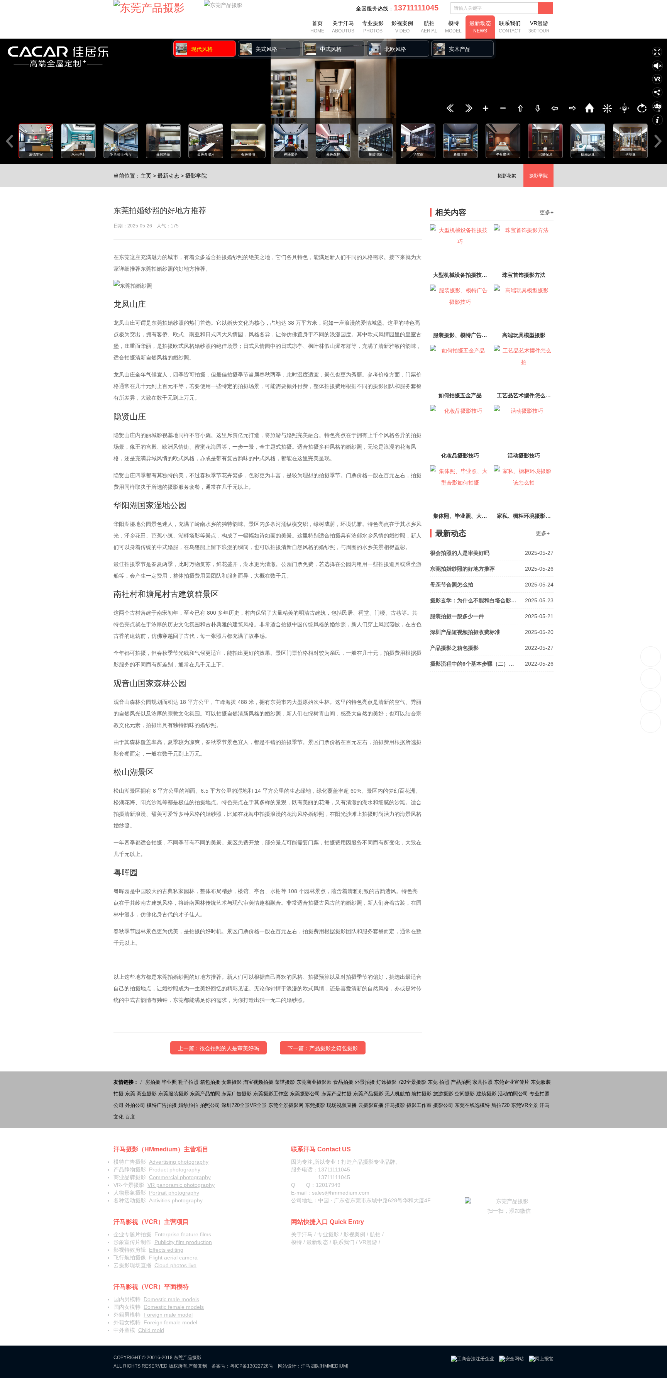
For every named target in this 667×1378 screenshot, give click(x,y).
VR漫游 (539, 27)
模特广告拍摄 (162, 1105)
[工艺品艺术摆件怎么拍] (524, 367)
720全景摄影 (412, 1082)
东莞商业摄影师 (314, 1082)
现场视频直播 (342, 1105)
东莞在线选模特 (472, 1105)
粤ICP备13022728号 (251, 1366)
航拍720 (500, 1105)
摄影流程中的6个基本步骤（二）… (492, 664)
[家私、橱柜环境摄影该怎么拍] (524, 487)
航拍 (429, 27)
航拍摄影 (421, 1094)
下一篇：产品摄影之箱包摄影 (323, 1048)
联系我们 (510, 27)
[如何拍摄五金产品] (460, 367)
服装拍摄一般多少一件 (492, 616)
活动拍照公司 (513, 1094)
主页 (146, 176)
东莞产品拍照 (205, 1094)
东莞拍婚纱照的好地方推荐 (492, 569)
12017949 (328, 1185)
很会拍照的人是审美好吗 (492, 553)
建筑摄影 (486, 1094)
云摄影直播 (370, 1105)
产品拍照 (461, 1082)
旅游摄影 (443, 1094)
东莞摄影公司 (305, 1094)
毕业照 (169, 1082)
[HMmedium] (334, 1366)
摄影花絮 (507, 175)
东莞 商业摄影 (141, 1094)
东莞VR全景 (524, 1105)
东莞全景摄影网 (285, 1105)
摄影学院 (196, 176)
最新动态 (480, 27)
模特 (453, 27)
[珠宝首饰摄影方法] (524, 246)
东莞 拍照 (438, 1082)
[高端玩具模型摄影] (524, 307)
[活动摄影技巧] (524, 427)
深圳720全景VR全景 (244, 1105)
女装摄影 (232, 1082)
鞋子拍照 (188, 1082)
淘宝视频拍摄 (258, 1082)
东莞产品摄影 (368, 1094)
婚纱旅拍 (188, 1105)
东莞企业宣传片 (511, 1082)
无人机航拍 (397, 1094)
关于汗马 (343, 27)
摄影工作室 (419, 1105)
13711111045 (651, 656)
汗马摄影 (395, 1105)
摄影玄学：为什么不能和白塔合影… (492, 600)
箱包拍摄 (210, 1082)
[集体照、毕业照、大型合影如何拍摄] (460, 487)
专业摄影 (373, 27)
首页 (317, 27)
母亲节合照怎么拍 (492, 584)
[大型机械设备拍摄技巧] (460, 246)
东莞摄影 (315, 1105)
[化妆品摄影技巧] (460, 427)
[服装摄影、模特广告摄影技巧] (460, 307)
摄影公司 (443, 1105)
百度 (130, 1117)
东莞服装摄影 (173, 1094)
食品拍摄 (343, 1082)
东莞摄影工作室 (270, 1094)
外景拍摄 (365, 1082)
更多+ (547, 212)
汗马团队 (310, 1366)
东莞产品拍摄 (337, 1094)
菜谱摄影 (285, 1082)
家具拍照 (482, 1082)
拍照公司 (210, 1105)
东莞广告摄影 (237, 1094)
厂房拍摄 (150, 1082)
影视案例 (402, 27)
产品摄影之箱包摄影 (492, 648)
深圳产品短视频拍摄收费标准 (492, 632)
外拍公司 (135, 1105)
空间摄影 (465, 1094)
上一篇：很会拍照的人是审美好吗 (218, 1048)
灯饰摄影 (386, 1082)
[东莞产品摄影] (149, 8)
